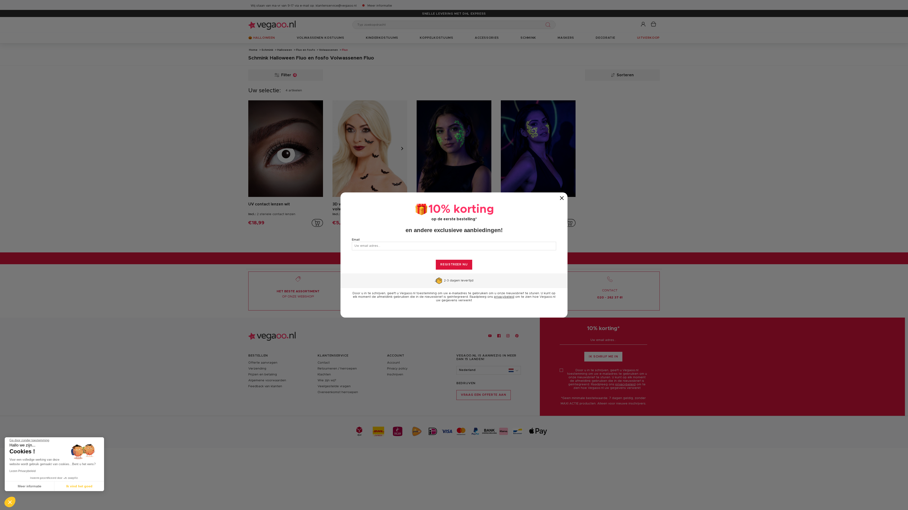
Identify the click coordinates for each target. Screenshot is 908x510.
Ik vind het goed (79, 486)
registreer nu (453, 264)
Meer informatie (29, 486)
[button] (10, 502)
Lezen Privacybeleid (22, 471)
